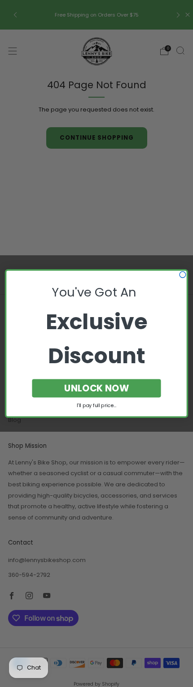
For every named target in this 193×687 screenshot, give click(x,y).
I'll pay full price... (96, 405)
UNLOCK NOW (96, 388)
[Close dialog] (183, 274)
